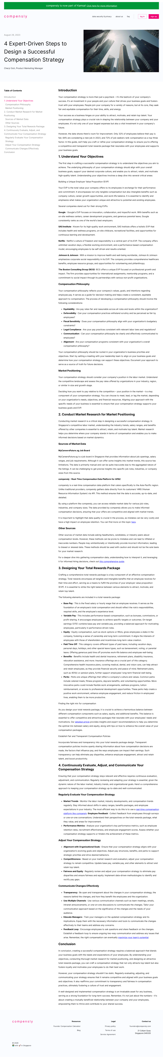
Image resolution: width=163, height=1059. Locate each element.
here (133, 522)
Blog (78, 1030)
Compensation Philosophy (18, 104)
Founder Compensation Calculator (66, 1026)
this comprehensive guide (111, 561)
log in (142, 16)
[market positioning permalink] (57, 371)
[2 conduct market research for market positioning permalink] (57, 414)
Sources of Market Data (16, 119)
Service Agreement (108, 1034)
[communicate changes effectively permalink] (57, 886)
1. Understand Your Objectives (18, 100)
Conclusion (9, 152)
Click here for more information (102, 5)
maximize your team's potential (133, 937)
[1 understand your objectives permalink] (57, 157)
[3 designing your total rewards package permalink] (57, 568)
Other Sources (12, 122)
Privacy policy (110, 1026)
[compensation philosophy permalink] (57, 284)
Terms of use (110, 1030)
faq (128, 16)
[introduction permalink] (57, 90)
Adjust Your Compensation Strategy (22, 145)
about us (119, 16)
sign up (154, 16)
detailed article (82, 722)
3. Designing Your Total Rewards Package (24, 126)
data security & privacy (102, 16)
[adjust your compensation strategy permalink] (57, 840)
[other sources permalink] (57, 528)
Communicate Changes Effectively (22, 148)
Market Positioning (14, 108)
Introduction (10, 97)
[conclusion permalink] (57, 944)
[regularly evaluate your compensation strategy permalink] (57, 795)
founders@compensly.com (140, 1026)
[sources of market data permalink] (57, 444)
